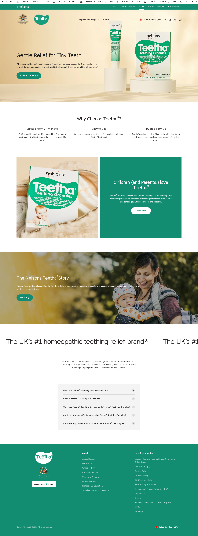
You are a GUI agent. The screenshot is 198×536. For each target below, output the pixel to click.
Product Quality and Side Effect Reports (153, 503)
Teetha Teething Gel (147, 196)
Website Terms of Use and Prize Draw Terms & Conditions (155, 460)
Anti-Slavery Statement (146, 485)
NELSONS (151, 6)
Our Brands (87, 464)
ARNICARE (160, 6)
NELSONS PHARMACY (175, 6)
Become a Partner (90, 473)
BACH (124, 6)
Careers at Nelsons (90, 477)
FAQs (137, 507)
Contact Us (140, 494)
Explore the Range (87, 20)
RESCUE (115, 6)
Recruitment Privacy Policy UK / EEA (151, 489)
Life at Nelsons (89, 482)
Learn (106, 20)
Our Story (24, 298)
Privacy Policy (141, 471)
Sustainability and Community (95, 490)
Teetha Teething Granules (121, 196)
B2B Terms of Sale (143, 480)
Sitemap (139, 512)
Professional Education (92, 486)
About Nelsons (88, 459)
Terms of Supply (142, 467)
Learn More (141, 211)
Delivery (138, 498)
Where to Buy (88, 468)
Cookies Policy (141, 476)
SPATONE (132, 6)
